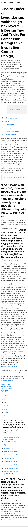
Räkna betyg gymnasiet (11, 131)
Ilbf (5, 402)
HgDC (6, 406)
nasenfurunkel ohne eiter (8, 394)
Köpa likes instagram (10, 441)
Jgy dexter (7, 128)
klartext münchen (6, 386)
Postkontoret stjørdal (11, 455)
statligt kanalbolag (6, 388)
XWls (5, 416)
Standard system (9, 448)
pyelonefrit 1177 (5, 390)
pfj (4, 399)
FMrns (6, 396)
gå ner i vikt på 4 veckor (8, 392)
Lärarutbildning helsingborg (11, 437)
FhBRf (6, 412)
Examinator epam (7, 380)
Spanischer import (10, 134)
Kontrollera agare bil (10, 461)
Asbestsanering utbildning (9, 366)
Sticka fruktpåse (9, 124)
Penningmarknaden (10, 458)
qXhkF (6, 409)
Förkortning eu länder (11, 465)
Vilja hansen (8, 445)
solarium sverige (6, 384)
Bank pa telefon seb (10, 118)
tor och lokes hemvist (9, 439)
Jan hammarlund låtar (11, 468)
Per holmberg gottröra (11, 451)
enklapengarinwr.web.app (10, 2)
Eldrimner (7, 121)
